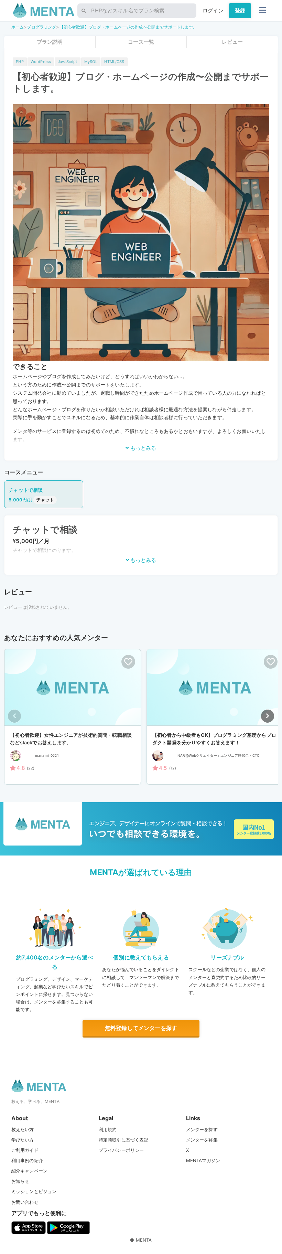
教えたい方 (22, 1129)
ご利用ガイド (25, 1150)
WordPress (41, 61)
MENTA (144, 1240)
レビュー (232, 42)
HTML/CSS (114, 61)
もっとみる (142, 448)
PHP (19, 61)
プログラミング (41, 27)
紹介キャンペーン (29, 1170)
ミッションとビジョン (34, 1191)
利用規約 (108, 1129)
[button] (267, 716)
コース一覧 (141, 42)
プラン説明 (50, 42)
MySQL (91, 61)
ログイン (213, 10)
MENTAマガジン (203, 1160)
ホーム (17, 27)
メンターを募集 (202, 1140)
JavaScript (67, 61)
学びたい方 (22, 1140)
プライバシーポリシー (121, 1150)
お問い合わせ (25, 1202)
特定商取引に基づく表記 (124, 1140)
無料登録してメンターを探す (141, 1027)
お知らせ (20, 1181)
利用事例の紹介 (27, 1160)
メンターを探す (202, 1129)
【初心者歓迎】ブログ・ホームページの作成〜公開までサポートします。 (128, 27)
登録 (240, 10)
